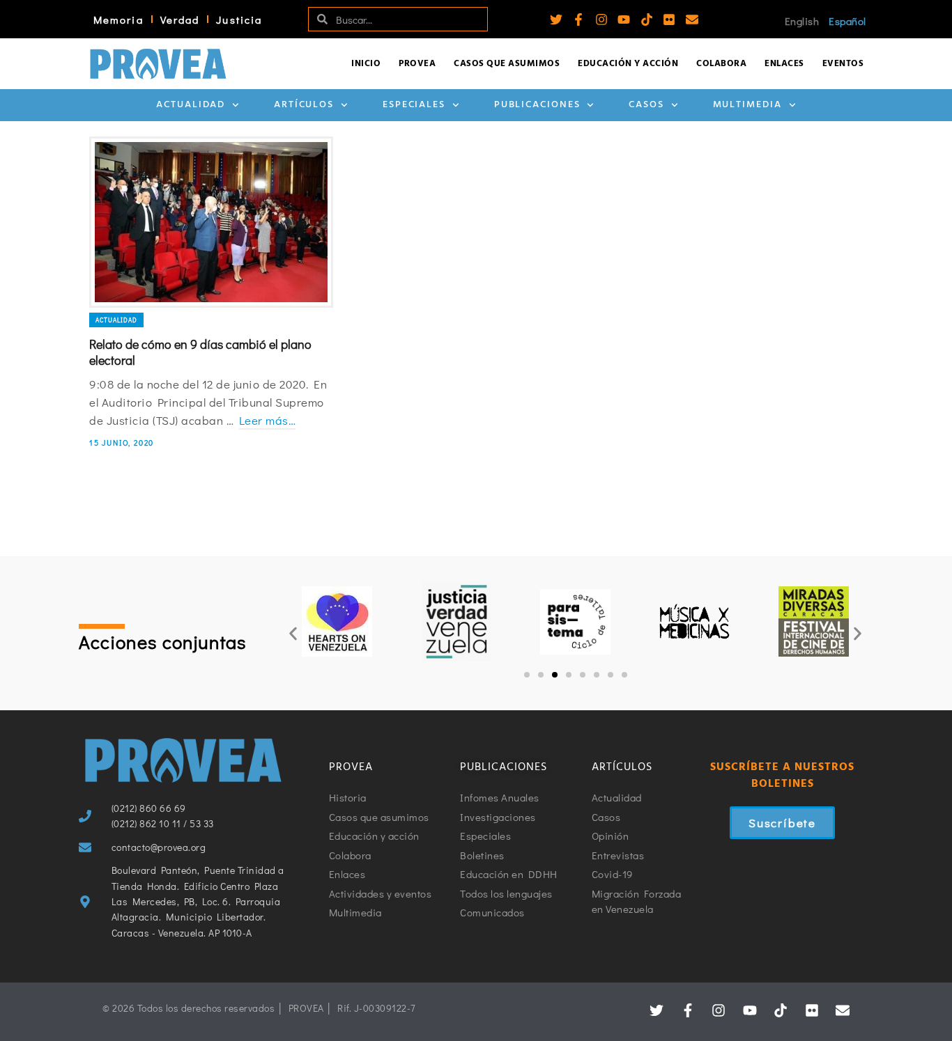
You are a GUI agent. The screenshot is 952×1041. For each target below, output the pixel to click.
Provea (417, 63)
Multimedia (747, 105)
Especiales (414, 105)
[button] (293, 634)
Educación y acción (628, 63)
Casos (646, 105)
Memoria (118, 19)
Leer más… (267, 420)
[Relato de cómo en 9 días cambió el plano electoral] (211, 222)
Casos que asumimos (507, 63)
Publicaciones (537, 105)
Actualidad (190, 105)
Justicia (239, 19)
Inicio (366, 63)
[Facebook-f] (578, 19)
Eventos (843, 63)
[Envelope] (692, 19)
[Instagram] (601, 19)
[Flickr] (669, 19)
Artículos (304, 105)
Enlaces (784, 63)
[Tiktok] (646, 19)
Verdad (180, 19)
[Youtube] (623, 19)
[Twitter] (556, 19)
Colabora (721, 63)
